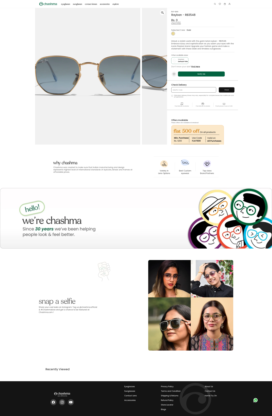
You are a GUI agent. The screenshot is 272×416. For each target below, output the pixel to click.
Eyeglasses (129, 386)
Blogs (163, 409)
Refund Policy (167, 400)
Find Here (195, 66)
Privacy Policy (167, 386)
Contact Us (210, 391)
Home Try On (211, 395)
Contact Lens (130, 395)
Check (226, 90)
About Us (209, 386)
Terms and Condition (171, 391)
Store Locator (167, 405)
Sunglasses (129, 391)
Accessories (130, 400)
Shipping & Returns (169, 395)
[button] (65, 3)
